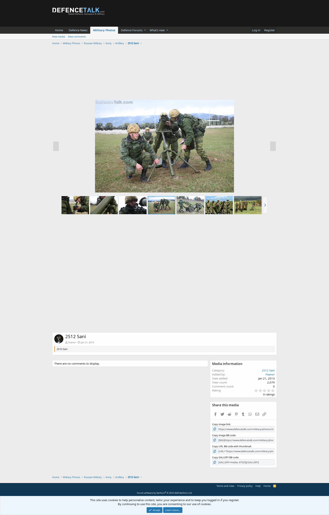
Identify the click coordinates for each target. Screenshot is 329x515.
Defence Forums (131, 30)
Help (258, 486)
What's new (157, 30)
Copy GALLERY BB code (225, 457)
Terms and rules (225, 486)
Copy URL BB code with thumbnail (231, 446)
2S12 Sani (268, 370)
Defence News (78, 30)
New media (58, 36)
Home (59, 30)
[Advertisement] (164, 73)
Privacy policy (245, 486)
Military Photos (104, 30)
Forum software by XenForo (164, 492)
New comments (77, 36)
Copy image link (221, 424)
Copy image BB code (223, 435)
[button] (145, 30)
